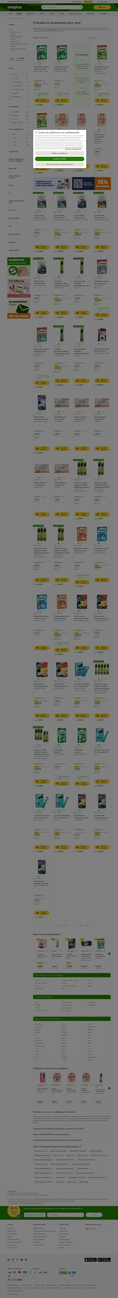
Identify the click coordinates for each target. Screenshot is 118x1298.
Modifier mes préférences (59, 153)
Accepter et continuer (59, 159)
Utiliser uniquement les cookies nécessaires (59, 164)
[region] (59, 149)
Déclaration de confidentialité (73, 149)
